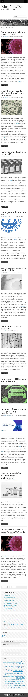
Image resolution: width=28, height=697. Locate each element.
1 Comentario (16, 330)
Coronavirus (21, 664)
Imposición (13, 674)
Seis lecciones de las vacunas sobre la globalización (11, 475)
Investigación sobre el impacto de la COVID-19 (13, 530)
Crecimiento (22, 666)
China (19, 663)
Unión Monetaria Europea (14, 687)
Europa (20, 673)
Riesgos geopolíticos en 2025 (10, 610)
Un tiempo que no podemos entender (12, 598)
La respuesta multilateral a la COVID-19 (13, 33)
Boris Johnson (18, 662)
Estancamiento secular (9, 673)
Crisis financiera (15, 667)
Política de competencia (11, 677)
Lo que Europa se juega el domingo (15, 624)
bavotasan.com (20, 695)
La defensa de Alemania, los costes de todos (13, 602)
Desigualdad (7, 669)
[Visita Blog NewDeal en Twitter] (2, 636)
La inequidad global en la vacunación (13, 153)
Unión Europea (18, 685)
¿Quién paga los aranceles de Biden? (15, 622)
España (10, 671)
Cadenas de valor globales (7, 663)
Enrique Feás (5, 383)
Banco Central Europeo (11, 662)
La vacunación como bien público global (13, 269)
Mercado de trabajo (10, 676)
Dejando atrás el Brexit (9, 595)
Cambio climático (14, 663)
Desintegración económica (16, 669)
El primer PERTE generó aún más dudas (13, 380)
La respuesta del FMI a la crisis (13, 213)
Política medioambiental (14, 679)
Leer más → (4, 85)
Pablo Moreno (5, 36)
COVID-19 (6, 666)
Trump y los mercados (9, 600)
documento (22, 306)
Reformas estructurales (14, 681)
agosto (15, 239)
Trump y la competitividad (9, 606)
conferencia (4, 556)
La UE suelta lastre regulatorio (10, 605)
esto (20, 446)
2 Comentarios (16, 479)
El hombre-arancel (8, 608)
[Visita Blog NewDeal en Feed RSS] (4, 636)
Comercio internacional (8, 664)
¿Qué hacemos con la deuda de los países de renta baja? (12, 93)
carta (12, 294)
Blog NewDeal (13, 7)
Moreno (19, 81)
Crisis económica (9, 667)
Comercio (23, 663)
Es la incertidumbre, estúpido (10, 603)
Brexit (23, 662)
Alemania (4, 662)
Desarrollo (20, 667)
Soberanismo (12, 683)
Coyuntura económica (14, 666)
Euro (15, 673)
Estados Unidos (18, 671)
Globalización (8, 674)
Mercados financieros (18, 676)
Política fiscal (20, 678)
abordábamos (4, 137)
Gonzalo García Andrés (7, 415)
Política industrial (7, 679)
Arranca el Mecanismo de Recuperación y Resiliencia (13, 411)
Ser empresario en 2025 (9, 597)
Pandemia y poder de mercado (11, 327)
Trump (9, 685)
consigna (17, 123)
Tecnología (18, 683)
